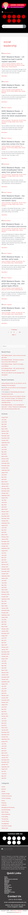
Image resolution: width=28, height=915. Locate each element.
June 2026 (4, 422)
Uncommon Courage (19, 65)
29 (19, 332)
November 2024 (5, 465)
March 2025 (4, 456)
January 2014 (5, 716)
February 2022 (5, 536)
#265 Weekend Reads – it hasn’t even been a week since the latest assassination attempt (14, 114)
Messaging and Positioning (8, 807)
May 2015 (4, 691)
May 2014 (4, 709)
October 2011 (5, 764)
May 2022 (4, 530)
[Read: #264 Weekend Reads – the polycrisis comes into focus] (7, 138)
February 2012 (5, 755)
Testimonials (7, 885)
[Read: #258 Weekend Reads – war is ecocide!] (7, 304)
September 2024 (6, 470)
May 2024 (4, 477)
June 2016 (4, 663)
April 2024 (4, 479)
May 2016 (4, 665)
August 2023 (5, 497)
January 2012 (5, 757)
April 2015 (4, 693)
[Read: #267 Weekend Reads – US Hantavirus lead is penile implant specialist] (6, 53)
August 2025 (5, 445)
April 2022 (4, 532)
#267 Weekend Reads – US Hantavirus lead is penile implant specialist (13, 59)
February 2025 (5, 458)
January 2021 (5, 566)
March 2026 (4, 428)
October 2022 (5, 520)
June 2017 (4, 638)
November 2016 (5, 654)
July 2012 (4, 743)
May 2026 (4, 424)
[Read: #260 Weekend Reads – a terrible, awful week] (7, 253)
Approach (6, 880)
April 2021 (4, 559)
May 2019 (4, 601)
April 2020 (4, 587)
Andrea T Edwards (17, 910)
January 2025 (5, 461)
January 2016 (5, 674)
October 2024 (5, 468)
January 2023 (5, 514)
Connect (6, 893)
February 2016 (5, 672)
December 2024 (5, 463)
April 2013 (4, 725)
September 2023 (6, 495)
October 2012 (5, 736)
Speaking (6, 881)
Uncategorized (5, 823)
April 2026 (4, 426)
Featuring (4, 802)
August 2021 (5, 550)
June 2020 (4, 582)
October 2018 (5, 612)
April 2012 (4, 750)
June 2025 (4, 449)
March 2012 (4, 753)
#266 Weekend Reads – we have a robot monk (13, 86)
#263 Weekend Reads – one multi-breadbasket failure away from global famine (13, 170)
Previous (14, 329)
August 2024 (5, 472)
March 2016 (4, 670)
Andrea (6, 878)
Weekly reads (5, 66)
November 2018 (5, 610)
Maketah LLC (18, 912)
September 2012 (5, 739)
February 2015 (5, 695)
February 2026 (5, 431)
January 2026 (5, 433)
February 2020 (5, 592)
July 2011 (4, 771)
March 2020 (4, 589)
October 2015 (5, 679)
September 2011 (5, 766)
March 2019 (4, 605)
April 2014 (4, 711)
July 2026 (4, 419)
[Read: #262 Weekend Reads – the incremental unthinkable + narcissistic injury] (7, 192)
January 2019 (5, 608)
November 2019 (5, 594)
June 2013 (4, 720)
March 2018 (4, 626)
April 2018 (4, 624)
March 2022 (4, 534)
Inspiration (4, 805)
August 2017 (5, 635)
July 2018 (4, 619)
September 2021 (5, 548)
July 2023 (4, 500)
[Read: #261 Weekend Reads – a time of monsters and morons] (6, 220)
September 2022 (6, 523)
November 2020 (5, 571)
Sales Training (5, 812)
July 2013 (4, 718)
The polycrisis (14, 120)
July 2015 (4, 686)
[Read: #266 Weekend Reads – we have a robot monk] (5, 81)
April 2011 (4, 778)
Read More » (5, 76)
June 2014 (4, 707)
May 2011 (4, 776)
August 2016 (5, 658)
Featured (6, 886)
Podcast (6, 888)
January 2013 (5, 730)
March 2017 (4, 645)
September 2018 (5, 615)
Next (14, 334)
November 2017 (5, 633)
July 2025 (4, 447)
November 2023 (5, 491)
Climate (18, 63)
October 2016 (5, 656)
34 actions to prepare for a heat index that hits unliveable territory (13, 400)
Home (5, 876)
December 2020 (5, 569)
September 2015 (5, 681)
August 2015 (5, 684)
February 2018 (5, 628)
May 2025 (4, 451)
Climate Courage (6, 793)
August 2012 (5, 741)
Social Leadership (15, 89)
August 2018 (5, 617)
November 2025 (5, 438)
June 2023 (4, 502)
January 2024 (5, 486)
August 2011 (4, 769)
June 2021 (4, 555)
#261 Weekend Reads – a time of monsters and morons (14, 225)
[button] (14, 30)
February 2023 (5, 511)
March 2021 (4, 562)
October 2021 (5, 546)
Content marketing (6, 798)
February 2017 (5, 647)
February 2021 (5, 564)
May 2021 (4, 557)
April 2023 (4, 507)
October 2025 (5, 440)
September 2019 (6, 599)
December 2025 (5, 435)
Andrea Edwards (5, 383)
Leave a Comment (6, 63)
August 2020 (5, 578)
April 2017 (4, 642)
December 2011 (5, 759)
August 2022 (5, 525)
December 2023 (5, 488)
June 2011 (4, 773)
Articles (3, 786)
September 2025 (6, 442)
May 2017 (4, 640)
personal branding (6, 809)
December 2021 (5, 541)
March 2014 (4, 714)
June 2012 (4, 746)
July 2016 (4, 661)
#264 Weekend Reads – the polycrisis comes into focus (13, 143)
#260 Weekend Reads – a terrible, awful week (12, 258)
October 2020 (5, 573)
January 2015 (5, 697)
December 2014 (5, 700)
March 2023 (4, 509)
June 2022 (4, 527)
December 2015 (5, 677)
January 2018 (5, 631)
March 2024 (4, 481)
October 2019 (5, 596)
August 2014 (5, 704)
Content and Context (7, 796)
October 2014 (5, 702)
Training (6, 882)
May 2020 (4, 585)
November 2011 (5, 762)
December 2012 (5, 732)
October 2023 (5, 493)
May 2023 (4, 504)
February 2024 (5, 484)
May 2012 (4, 748)
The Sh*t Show (10, 65)
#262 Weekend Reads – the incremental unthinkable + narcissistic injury (13, 198)
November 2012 (5, 734)
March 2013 (4, 727)
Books (6, 883)
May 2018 (4, 622)
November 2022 (5, 518)
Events (3, 800)
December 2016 (5, 651)
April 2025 (4, 454)
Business (13, 63)
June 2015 (4, 688)
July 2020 (4, 580)
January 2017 (5, 649)
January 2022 (5, 539)
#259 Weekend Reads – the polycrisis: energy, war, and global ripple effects (13, 283)
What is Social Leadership (11, 879)
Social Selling (5, 816)
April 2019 (4, 603)
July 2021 (4, 553)
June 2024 (4, 474)
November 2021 (5, 543)
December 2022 (5, 516)
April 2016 (4, 668)
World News (7, 890)
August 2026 (5, 417)
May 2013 (4, 723)
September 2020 (6, 576)
